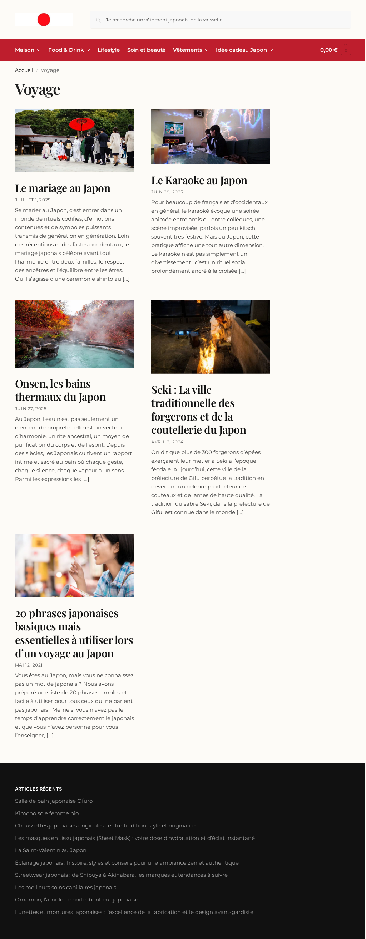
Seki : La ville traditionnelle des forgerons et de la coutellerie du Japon (198, 409)
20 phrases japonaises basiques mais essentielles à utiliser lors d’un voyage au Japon (74, 633)
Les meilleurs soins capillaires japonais (65, 887)
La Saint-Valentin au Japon (50, 850)
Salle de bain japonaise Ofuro (54, 800)
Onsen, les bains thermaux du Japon (60, 390)
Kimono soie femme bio (47, 813)
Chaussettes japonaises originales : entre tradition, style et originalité (105, 825)
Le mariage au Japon (62, 188)
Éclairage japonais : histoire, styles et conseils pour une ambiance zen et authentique (127, 862)
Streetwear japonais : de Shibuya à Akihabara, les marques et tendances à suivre (121, 874)
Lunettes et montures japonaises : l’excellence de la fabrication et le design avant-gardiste (134, 912)
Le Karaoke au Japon (199, 180)
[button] (335, 50)
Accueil (24, 70)
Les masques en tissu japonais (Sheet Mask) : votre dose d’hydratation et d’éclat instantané (135, 838)
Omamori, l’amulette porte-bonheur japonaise (76, 899)
